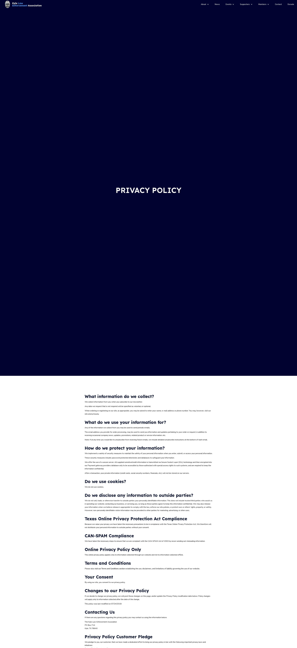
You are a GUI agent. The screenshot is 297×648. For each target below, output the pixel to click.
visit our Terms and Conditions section (110, 568)
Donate (291, 4)
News (217, 4)
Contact (278, 4)
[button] (205, 4)
